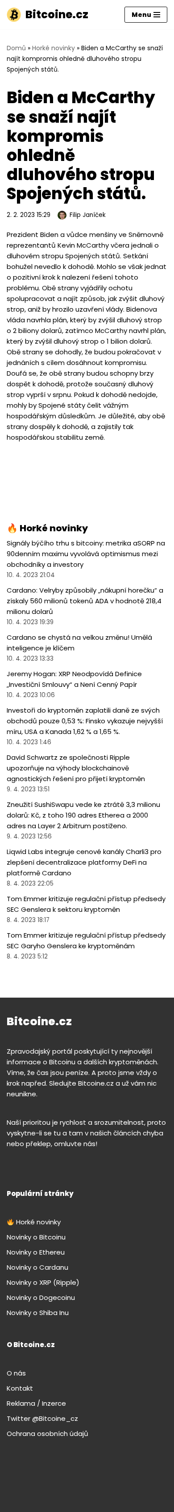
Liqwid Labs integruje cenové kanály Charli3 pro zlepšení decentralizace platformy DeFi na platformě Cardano (84, 862)
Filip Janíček (88, 215)
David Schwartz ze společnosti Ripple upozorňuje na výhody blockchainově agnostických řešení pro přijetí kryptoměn (76, 768)
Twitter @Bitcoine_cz (42, 1418)
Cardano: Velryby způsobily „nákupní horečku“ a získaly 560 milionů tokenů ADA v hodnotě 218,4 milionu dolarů (85, 601)
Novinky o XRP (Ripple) (43, 1282)
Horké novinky (53, 48)
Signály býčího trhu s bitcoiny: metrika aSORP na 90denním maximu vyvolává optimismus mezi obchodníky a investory (86, 553)
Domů (16, 48)
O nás (16, 1373)
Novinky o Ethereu (36, 1252)
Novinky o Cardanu (37, 1267)
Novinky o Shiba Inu (38, 1312)
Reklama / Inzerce (36, 1403)
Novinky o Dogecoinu (41, 1297)
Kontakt (20, 1388)
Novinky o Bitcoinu (36, 1237)
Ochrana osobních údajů (47, 1433)
